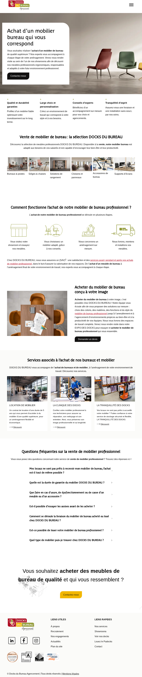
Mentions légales (70, 674)
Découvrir (17, 427)
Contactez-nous (18, 76)
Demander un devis (87, 339)
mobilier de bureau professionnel (91, 313)
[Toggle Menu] (131, 4)
